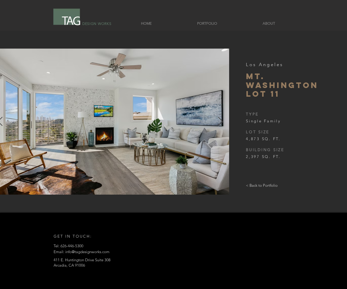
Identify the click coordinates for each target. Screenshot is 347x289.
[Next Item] (220, 122)
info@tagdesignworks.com (87, 251)
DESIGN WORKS (96, 23)
